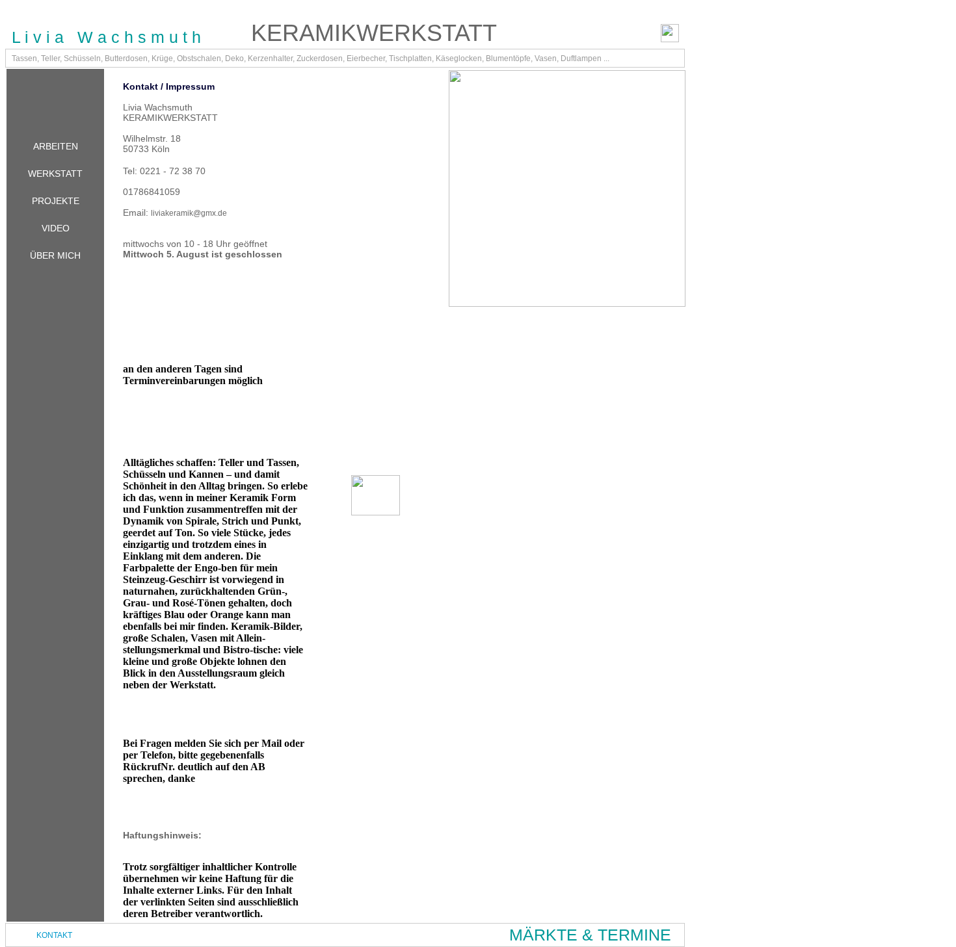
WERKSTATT (55, 173)
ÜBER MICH (55, 255)
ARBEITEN (55, 146)
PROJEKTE (55, 201)
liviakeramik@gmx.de (189, 213)
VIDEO (56, 228)
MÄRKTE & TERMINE (590, 935)
